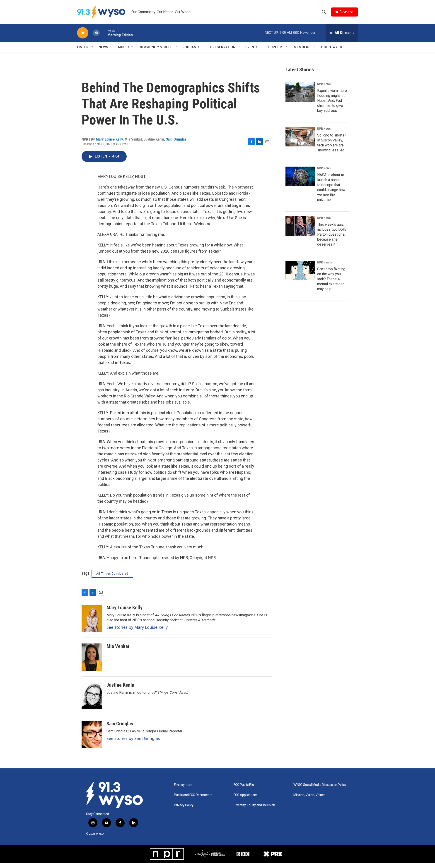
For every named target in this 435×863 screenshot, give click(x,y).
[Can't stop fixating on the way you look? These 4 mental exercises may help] (300, 270)
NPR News (324, 84)
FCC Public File (244, 785)
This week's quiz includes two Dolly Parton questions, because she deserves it (331, 234)
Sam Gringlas (176, 139)
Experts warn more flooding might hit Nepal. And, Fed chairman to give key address (332, 100)
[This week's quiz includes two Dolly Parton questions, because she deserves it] (300, 226)
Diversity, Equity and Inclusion (254, 805)
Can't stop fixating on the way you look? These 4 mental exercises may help (331, 279)
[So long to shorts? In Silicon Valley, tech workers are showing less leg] (300, 136)
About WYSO (331, 47)
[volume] (96, 33)
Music (123, 47)
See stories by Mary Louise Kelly (137, 627)
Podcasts (191, 47)
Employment (183, 785)
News (103, 47)
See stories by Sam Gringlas (133, 738)
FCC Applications (246, 795)
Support (276, 47)
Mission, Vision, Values (309, 795)
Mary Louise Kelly (109, 139)
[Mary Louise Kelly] (92, 618)
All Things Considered (112, 573)
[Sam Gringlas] (92, 734)
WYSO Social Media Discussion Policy (319, 785)
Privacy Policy (183, 805)
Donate (346, 12)
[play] (82, 33)
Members (302, 47)
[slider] (103, 32)
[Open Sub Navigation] (92, 47)
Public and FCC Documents (193, 795)
